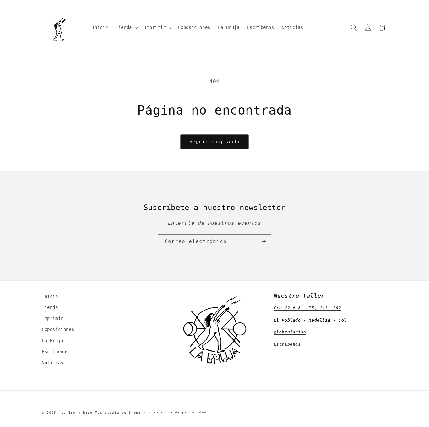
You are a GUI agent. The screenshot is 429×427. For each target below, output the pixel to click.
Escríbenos (55, 351)
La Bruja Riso (77, 413)
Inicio (50, 296)
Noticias (52, 362)
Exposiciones (58, 329)
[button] (126, 27)
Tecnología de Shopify (120, 413)
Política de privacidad (179, 412)
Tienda (50, 307)
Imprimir (52, 318)
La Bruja (52, 340)
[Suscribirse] (264, 241)
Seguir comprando (214, 141)
